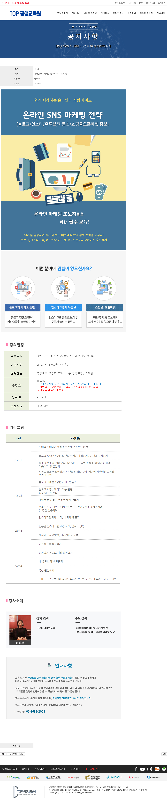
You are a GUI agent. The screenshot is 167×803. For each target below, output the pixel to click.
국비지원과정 (90, 13)
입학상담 (132, 13)
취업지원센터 (146, 13)
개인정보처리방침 (92, 768)
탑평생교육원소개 (9, 768)
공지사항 (132, 2)
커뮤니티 (161, 13)
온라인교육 (118, 13)
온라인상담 (150, 2)
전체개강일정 (120, 2)
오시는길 (161, 2)
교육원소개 (62, 13)
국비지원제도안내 (58, 768)
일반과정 (105, 13)
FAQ (141, 2)
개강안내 (76, 13)
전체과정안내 (40, 768)
